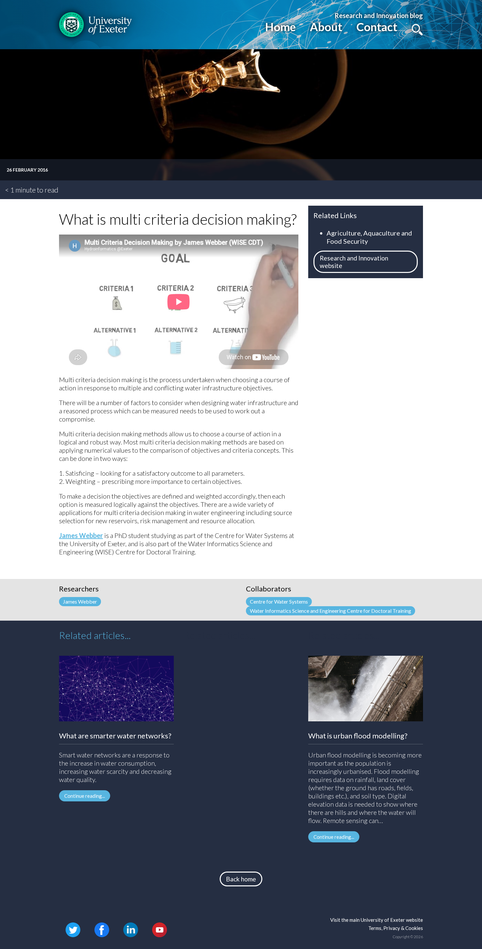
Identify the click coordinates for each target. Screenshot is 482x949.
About (326, 26)
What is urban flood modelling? (358, 735)
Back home (241, 879)
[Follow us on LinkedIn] (131, 929)
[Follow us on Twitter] (73, 929)
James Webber (81, 535)
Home (280, 26)
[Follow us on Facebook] (102, 929)
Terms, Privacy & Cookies (395, 928)
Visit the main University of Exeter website (376, 920)
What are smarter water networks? (115, 735)
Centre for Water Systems (279, 601)
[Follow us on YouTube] (159, 929)
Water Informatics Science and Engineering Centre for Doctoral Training (330, 611)
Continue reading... (84, 796)
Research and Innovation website (354, 261)
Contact (376, 26)
